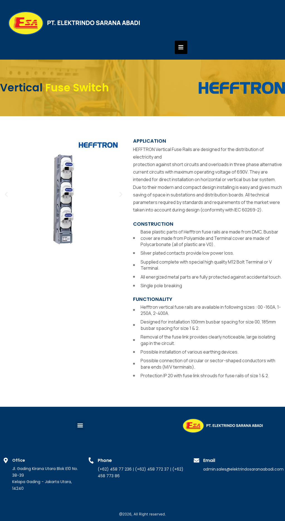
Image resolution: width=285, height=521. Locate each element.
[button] (6, 194)
